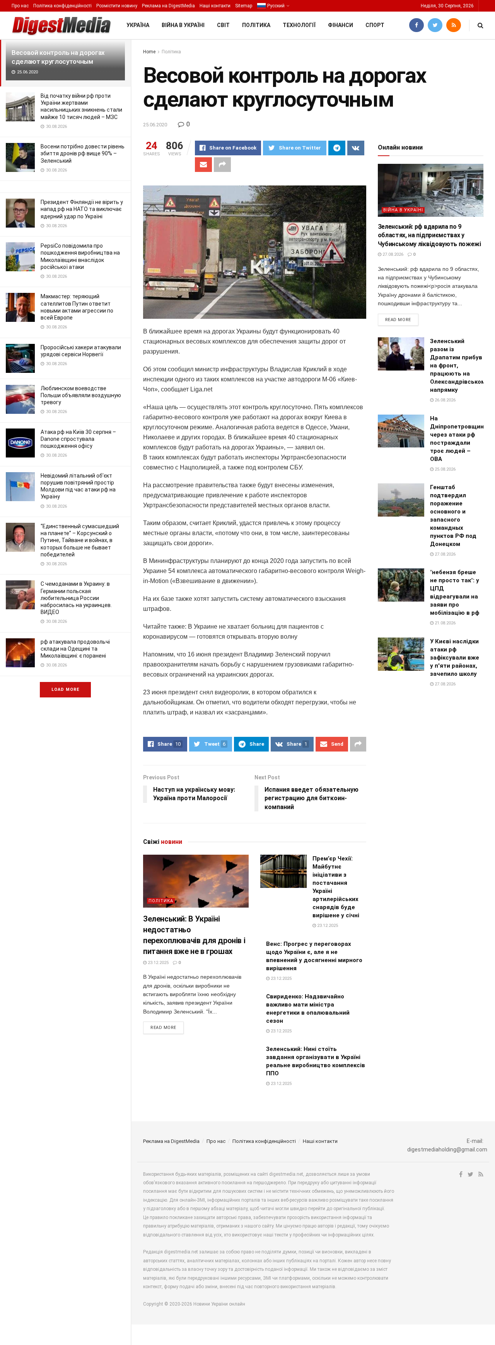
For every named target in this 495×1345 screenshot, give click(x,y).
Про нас (20, 6)
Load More (65, 689)
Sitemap (243, 6)
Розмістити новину (116, 6)
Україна (137, 25)
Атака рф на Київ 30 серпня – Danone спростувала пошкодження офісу (78, 439)
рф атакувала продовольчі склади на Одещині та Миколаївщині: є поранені (75, 649)
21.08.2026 (445, 623)
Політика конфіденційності (62, 6)
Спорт (374, 25)
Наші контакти (215, 6)
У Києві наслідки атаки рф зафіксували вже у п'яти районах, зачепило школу (454, 657)
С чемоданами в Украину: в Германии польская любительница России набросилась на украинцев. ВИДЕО (76, 598)
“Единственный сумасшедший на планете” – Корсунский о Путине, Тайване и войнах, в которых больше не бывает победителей (80, 540)
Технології (299, 25)
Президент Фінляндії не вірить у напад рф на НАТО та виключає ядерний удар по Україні (82, 209)
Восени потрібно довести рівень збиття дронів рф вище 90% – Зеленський (83, 153)
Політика (256, 25)
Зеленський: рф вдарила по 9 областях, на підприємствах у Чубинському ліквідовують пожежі (429, 235)
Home (149, 51)
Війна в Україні (183, 25)
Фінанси (340, 25)
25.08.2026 (445, 469)
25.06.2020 (155, 125)
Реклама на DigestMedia (168, 6)
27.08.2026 (392, 254)
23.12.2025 (158, 962)
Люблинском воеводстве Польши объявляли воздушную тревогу (81, 395)
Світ (223, 25)
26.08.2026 (445, 400)
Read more (163, 1027)
